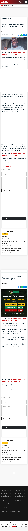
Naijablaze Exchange (5, 503)
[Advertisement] (14, 12)
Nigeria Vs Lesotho (7, 5)
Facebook (17, 503)
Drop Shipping (4, 507)
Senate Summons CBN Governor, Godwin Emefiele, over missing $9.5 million (11, 249)
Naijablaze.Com (8, 166)
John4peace (4, 31)
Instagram (17, 505)
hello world (5, 224)
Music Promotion (4, 505)
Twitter (16, 507)
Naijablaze (5, 2)
